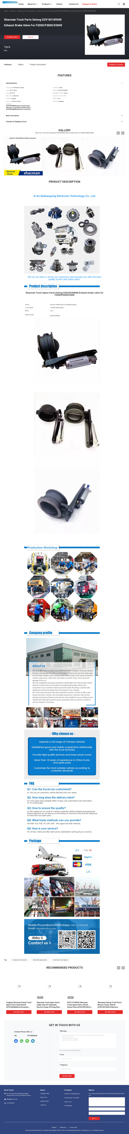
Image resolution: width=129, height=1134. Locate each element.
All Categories (68, 1105)
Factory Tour (43, 1097)
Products (13, 11)
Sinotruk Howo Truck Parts (71, 1097)
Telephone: (64, 1065)
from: (62, 1054)
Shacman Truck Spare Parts (26, 11)
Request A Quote (116, 64)
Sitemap (54, 1127)
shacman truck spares (60, 960)
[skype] (33, 1041)
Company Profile (44, 1093)
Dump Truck (67, 1102)
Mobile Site (63, 1127)
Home (6, 11)
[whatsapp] (21, 1041)
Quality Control (44, 1101)
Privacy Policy (73, 1127)
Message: (63, 1031)
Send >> (94, 1118)
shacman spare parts (40, 960)
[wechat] (27, 1041)
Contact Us (43, 1105)
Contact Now (67, 1076)
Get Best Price (12, 37)
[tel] (38, 1041)
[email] (16, 1041)
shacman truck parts (20, 960)
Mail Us (30, 37)
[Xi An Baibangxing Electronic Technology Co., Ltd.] (10, 2)
